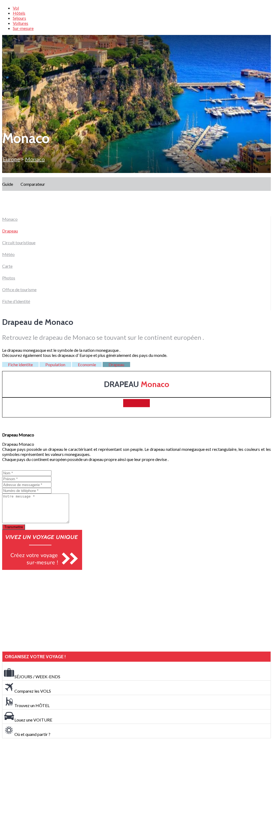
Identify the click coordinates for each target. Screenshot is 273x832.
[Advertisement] (42, 610)
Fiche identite (20, 364)
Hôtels (19, 12)
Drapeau (10, 230)
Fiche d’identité (16, 301)
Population (55, 364)
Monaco (10, 219)
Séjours (19, 18)
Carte (7, 266)
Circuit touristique (18, 242)
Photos (8, 277)
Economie (87, 364)
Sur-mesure (23, 28)
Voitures (20, 23)
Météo (8, 254)
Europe (11, 159)
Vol (16, 7)
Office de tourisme (19, 289)
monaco (35, 159)
